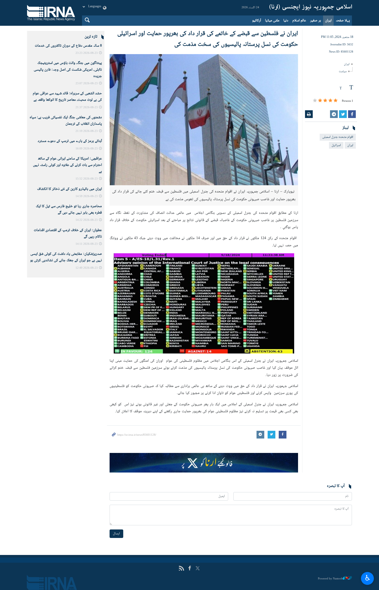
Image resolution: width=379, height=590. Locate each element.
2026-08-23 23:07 (87, 83)
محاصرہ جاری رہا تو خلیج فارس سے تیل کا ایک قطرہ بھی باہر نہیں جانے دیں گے (69, 209)
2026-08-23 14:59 (87, 196)
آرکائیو (256, 21)
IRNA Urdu (310, 8)
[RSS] (181, 568)
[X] (197, 568)
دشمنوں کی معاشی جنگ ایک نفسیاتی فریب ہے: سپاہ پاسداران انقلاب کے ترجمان (66, 120)
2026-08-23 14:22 (87, 220)
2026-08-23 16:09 (87, 148)
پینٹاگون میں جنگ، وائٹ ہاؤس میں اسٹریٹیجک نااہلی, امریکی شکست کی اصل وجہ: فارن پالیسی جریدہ (68, 69)
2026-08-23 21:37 (87, 107)
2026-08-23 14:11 (87, 244)
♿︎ (367, 577)
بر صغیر (315, 21)
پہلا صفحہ (343, 21)
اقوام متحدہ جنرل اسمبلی (337, 137)
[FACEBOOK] (189, 568)
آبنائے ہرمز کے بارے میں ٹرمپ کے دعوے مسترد (70, 141)
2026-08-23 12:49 (87, 268)
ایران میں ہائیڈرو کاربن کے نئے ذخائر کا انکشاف (69, 189)
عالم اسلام (299, 21)
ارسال (116, 533)
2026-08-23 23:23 (87, 53)
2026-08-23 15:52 (87, 178)
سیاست (343, 71)
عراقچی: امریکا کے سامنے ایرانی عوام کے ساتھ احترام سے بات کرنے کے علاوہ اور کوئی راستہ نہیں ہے (67, 165)
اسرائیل (336, 145)
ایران (328, 21)
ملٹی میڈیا (272, 21)
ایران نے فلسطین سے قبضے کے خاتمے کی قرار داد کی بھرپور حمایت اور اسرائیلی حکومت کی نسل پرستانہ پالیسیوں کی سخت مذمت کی (207, 39)
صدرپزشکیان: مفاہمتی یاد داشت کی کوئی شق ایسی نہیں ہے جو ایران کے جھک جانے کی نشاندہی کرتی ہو (66, 257)
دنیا (285, 21)
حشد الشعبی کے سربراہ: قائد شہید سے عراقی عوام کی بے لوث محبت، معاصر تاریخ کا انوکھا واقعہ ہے (67, 96)
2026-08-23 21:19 (87, 131)
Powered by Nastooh (330, 578)
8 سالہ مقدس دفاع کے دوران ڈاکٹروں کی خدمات (68, 46)
